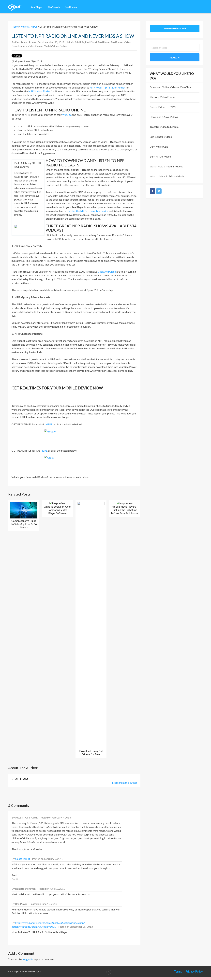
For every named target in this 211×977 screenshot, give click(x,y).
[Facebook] (152, 191)
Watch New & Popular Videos (166, 166)
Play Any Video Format (163, 97)
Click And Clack (107, 271)
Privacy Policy (194, 971)
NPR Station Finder (39, 91)
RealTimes (71, 7)
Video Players (35, 46)
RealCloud (91, 42)
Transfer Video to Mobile (164, 126)
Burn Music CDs (159, 146)
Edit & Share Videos (161, 136)
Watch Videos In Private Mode (167, 176)
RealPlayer (36, 7)
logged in (28, 959)
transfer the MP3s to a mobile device (87, 211)
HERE (49, 424)
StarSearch (54, 7)
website (67, 114)
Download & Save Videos (164, 116)
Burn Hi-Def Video (160, 156)
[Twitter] (159, 191)
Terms (178, 971)
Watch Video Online (55, 46)
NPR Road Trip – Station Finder (107, 87)
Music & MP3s (75, 42)
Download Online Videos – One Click (170, 87)
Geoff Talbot (22, 858)
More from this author (124, 782)
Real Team (21, 42)
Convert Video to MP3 (162, 106)
